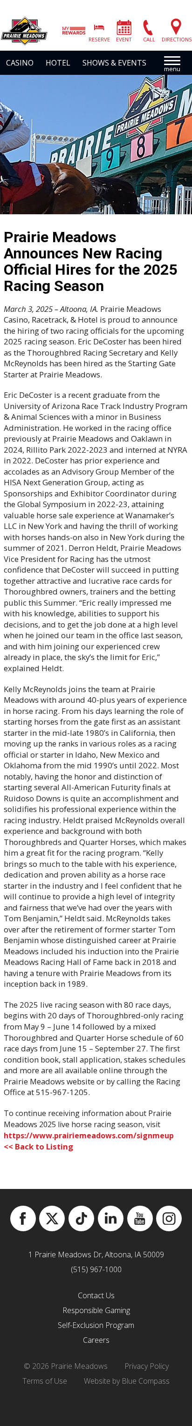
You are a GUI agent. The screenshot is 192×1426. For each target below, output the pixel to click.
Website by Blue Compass (127, 1381)
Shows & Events (114, 63)
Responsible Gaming (96, 1310)
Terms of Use (44, 1381)
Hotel (58, 63)
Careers (96, 1340)
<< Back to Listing (38, 1146)
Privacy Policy (146, 1366)
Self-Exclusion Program (96, 1325)
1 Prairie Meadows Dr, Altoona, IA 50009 (96, 1254)
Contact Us (96, 1295)
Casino (20, 63)
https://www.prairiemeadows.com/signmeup (89, 1135)
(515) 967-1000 (96, 1269)
